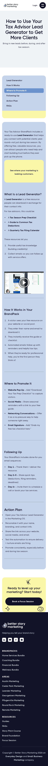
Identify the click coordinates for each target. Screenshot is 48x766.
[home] (10, 5)
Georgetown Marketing (13, 695)
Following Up (12, 95)
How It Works (13, 85)
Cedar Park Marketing (13, 686)
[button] (42, 5)
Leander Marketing (11, 691)
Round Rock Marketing (13, 705)
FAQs (9, 105)
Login (35, 5)
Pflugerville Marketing (13, 700)
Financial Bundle (10, 665)
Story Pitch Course (11, 731)
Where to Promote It (16, 90)
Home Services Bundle (13, 655)
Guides (5, 721)
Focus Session (9, 740)
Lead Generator (14, 80)
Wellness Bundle (10, 670)
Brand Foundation (11, 736)
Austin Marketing (10, 681)
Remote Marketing (11, 710)
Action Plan (12, 101)
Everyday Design (14, 756)
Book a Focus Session (23, 601)
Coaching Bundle (10, 660)
